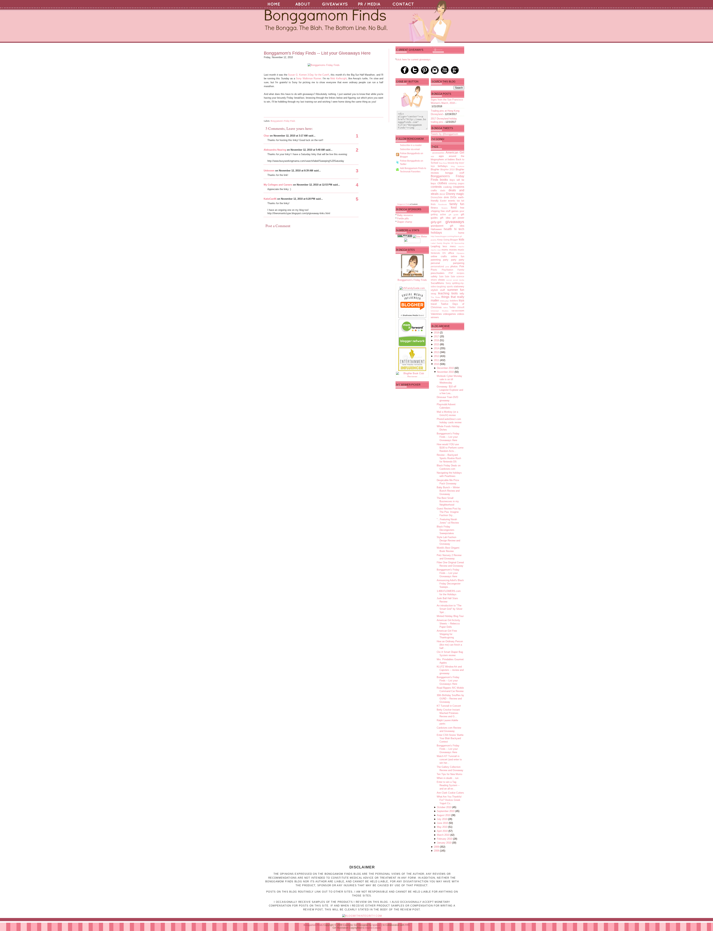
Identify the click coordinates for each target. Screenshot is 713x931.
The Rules (435, 297)
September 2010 (446, 811)
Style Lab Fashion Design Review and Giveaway (448, 540)
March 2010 (443, 834)
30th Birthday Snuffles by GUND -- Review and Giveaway (450, 698)
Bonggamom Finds (403, 204)
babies (451, 159)
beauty (451, 163)
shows (441, 279)
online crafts (439, 256)
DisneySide (436, 197)
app (432, 156)
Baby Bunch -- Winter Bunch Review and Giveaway (448, 490)
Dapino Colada (373, 928)
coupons (458, 186)
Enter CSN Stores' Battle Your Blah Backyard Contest (450, 738)
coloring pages (456, 183)
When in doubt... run (447, 778)
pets (447, 267)
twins (445, 307)
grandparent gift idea (447, 225)
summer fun (455, 289)
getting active (438, 214)
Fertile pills (403, 218)
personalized (437, 266)
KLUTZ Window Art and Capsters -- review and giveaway (450, 670)
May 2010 (442, 827)
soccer (449, 280)
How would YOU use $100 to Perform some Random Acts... (450, 447)
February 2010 (445, 838)
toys (461, 300)
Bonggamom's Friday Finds (283, 120)
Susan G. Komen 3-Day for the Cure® (308, 74)
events (451, 200)
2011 (437, 360)
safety (434, 276)
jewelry (434, 240)
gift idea (445, 217)
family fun (457, 204)
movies (453, 249)
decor (442, 194)
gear (462, 211)
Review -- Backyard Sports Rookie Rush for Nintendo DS (449, 458)
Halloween (436, 229)
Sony (448, 283)
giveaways (454, 222)
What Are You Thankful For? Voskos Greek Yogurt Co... (449, 800)
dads (442, 190)
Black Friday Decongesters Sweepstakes (445, 530)
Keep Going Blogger (447, 239)
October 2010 (444, 807)
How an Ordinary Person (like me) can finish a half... (450, 644)
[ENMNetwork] (412, 370)
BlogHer (435, 169)
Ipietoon (376, 925)
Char (266, 135)
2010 (437, 364)
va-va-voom (458, 310)
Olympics (460, 253)
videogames (449, 314)
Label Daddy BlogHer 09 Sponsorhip (447, 243)
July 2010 (442, 819)
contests (436, 186)
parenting (436, 259)
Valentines (436, 314)
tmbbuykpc (444, 301)
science (460, 276)
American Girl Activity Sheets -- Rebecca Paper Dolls (448, 623)
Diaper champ (404, 221)
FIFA (407, 925)
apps (441, 156)
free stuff (445, 211)
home (461, 232)
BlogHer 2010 (447, 169)
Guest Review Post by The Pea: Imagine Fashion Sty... (449, 512)
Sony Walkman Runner (308, 78)
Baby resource (405, 215)
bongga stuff (454, 172)
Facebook (442, 204)
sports (450, 286)
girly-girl (436, 222)
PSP (451, 273)
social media (458, 280)
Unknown (269, 170)
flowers (444, 208)
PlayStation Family (453, 270)
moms (445, 249)
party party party (453, 259)
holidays (436, 232)
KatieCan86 (270, 198)
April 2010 (442, 831)
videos (460, 314)
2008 (437, 850)
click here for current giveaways (413, 59)
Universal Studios (439, 311)
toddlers (454, 300)
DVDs (453, 197)
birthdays (443, 166)
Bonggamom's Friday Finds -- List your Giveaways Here (317, 53)
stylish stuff (438, 290)
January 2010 (444, 842)
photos (454, 266)
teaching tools (448, 293)
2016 (437, 340)
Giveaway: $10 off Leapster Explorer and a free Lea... (450, 390)
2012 (437, 356)
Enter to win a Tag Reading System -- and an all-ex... (448, 785)
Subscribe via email (410, 149)
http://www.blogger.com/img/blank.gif (446, 236)
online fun (457, 256)
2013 (437, 352)
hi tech (459, 229)
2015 (437, 344)
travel (434, 304)
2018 (437, 332)
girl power (458, 217)
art (446, 159)
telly (462, 293)
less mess (449, 246)
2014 (437, 348)
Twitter (452, 307)
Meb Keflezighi (338, 78)
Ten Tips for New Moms (449, 774)
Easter (443, 200)
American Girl (455, 152)
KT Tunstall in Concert (449, 705)
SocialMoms (437, 283)
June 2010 (443, 823)
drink (446, 197)
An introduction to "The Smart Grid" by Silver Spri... (449, 609)
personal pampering (447, 263)
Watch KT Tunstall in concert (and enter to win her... (449, 759)
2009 (437, 846)
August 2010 (444, 815)
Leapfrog (435, 246)
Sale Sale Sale (447, 276)
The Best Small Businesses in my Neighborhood (448, 501)
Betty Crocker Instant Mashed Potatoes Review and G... (448, 713)
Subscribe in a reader (411, 145)
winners (435, 317)
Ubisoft (460, 307)
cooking (447, 187)
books (444, 179)
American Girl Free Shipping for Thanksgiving (447, 634)
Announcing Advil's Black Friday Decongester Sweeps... (450, 583)
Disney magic (455, 193)
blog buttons (457, 166)
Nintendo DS (438, 253)
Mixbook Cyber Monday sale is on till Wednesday (449, 379)
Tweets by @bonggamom (444, 134)
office (451, 253)
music (461, 249)
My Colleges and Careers (278, 184)
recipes (460, 273)
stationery (459, 286)
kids (461, 239)
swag (433, 293)
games (455, 211)
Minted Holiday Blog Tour (450, 616)
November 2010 (446, 372)
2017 (437, 336)
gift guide (453, 215)
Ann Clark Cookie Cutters (450, 792)
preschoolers (438, 273)
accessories (438, 153)
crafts (434, 190)
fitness (434, 207)
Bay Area (443, 163)
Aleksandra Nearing (275, 149)
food (454, 207)
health (448, 229)
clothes (442, 183)
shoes (434, 280)
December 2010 (446, 368)
